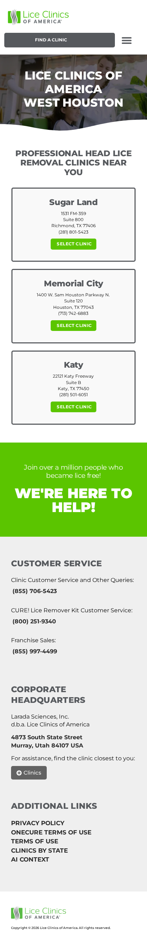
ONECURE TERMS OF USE (51, 832)
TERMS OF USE (34, 841)
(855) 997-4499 (34, 651)
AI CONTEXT (30, 859)
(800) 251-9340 (34, 621)
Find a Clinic (51, 39)
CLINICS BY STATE (39, 850)
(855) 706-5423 (34, 591)
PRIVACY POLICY (37, 823)
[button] (126, 40)
